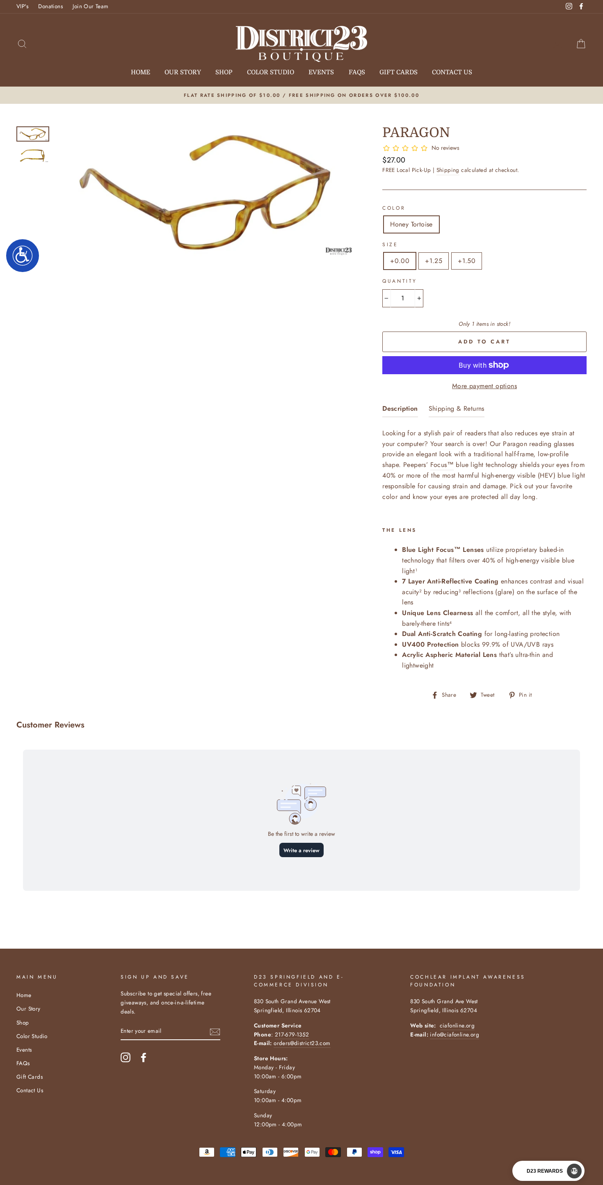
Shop (223, 72)
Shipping (447, 170)
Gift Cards (398, 72)
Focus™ (442, 464)
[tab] (400, 410)
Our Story (182, 72)
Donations (50, 6)
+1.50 (466, 260)
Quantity (399, 281)
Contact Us (452, 72)
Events (321, 72)
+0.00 (399, 260)
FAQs (357, 72)
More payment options (484, 386)
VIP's (22, 6)
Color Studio (270, 72)
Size (390, 244)
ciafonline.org (457, 1025)
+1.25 (433, 260)
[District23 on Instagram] (125, 1057)
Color (393, 208)
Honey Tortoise (411, 224)
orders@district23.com (302, 1043)
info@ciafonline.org (454, 1034)
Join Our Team (90, 6)
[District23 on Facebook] (143, 1057)
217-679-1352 (292, 1034)
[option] (301, 95)
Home (140, 72)
